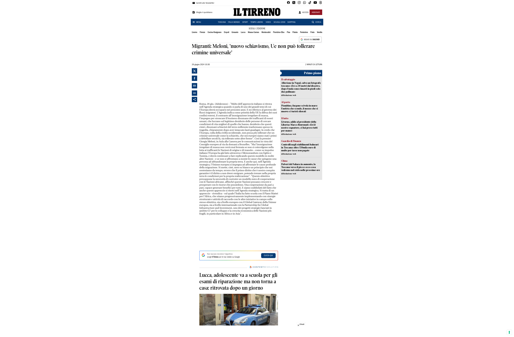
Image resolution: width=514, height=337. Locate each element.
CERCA (318, 22)
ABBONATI (316, 13)
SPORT (245, 22)
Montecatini (266, 32)
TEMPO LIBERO (256, 22)
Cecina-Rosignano (214, 32)
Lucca (243, 32)
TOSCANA (222, 22)
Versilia (319, 32)
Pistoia (295, 32)
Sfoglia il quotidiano (204, 13)
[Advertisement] (219, 85)
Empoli (226, 32)
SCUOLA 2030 (279, 22)
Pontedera (304, 32)
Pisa (288, 32)
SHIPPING (291, 22)
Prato (312, 32)
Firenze (202, 32)
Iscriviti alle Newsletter (205, 3)
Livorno (194, 32)
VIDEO (268, 22)
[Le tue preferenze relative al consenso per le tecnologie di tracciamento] (509, 332)
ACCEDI (305, 13)
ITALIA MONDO (234, 22)
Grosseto (235, 32)
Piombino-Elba (278, 32)
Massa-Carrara (253, 32)
